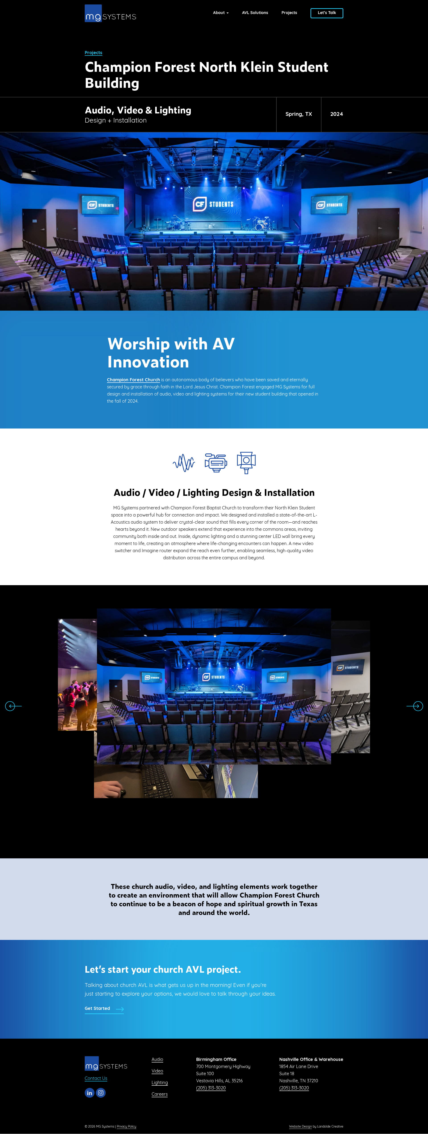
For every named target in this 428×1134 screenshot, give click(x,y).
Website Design (300, 1126)
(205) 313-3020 (211, 1088)
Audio (157, 1060)
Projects (289, 13)
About (219, 13)
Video (157, 1071)
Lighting (160, 1083)
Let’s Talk (327, 13)
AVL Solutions (255, 13)
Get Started (97, 1009)
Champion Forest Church (133, 380)
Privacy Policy (126, 1126)
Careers (160, 1094)
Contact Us (96, 1079)
